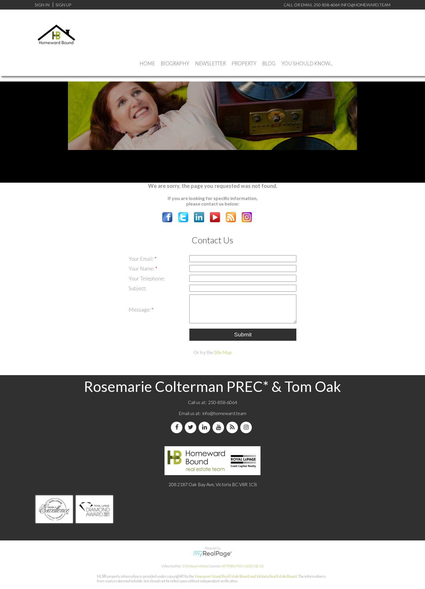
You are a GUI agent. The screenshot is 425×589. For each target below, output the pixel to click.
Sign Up (63, 4)
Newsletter (210, 63)
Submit (243, 334)
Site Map (223, 352)
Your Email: (141, 258)
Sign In (42, 4)
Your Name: (142, 268)
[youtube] (219, 427)
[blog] (233, 427)
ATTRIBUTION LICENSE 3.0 (243, 566)
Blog (269, 63)
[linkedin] (205, 427)
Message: (140, 309)
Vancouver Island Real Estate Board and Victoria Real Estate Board (246, 576)
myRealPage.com (212, 554)
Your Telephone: (147, 278)
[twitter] (192, 427)
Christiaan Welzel (195, 566)
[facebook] (178, 427)
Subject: (138, 288)
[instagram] (247, 427)
